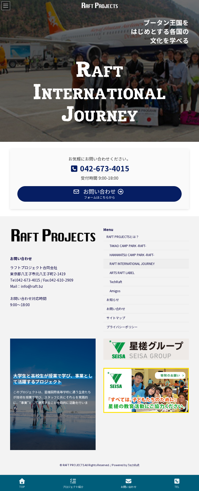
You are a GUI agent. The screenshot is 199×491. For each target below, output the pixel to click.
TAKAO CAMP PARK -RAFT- (128, 245)
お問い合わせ (115, 308)
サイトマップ (115, 317)
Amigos (115, 290)
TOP (22, 486)
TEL (177, 486)
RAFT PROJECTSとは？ (122, 236)
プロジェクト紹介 (73, 486)
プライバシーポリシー (122, 327)
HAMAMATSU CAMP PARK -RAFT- (132, 254)
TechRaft (116, 281)
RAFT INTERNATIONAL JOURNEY (132, 263)
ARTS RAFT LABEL (122, 272)
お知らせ (112, 299)
